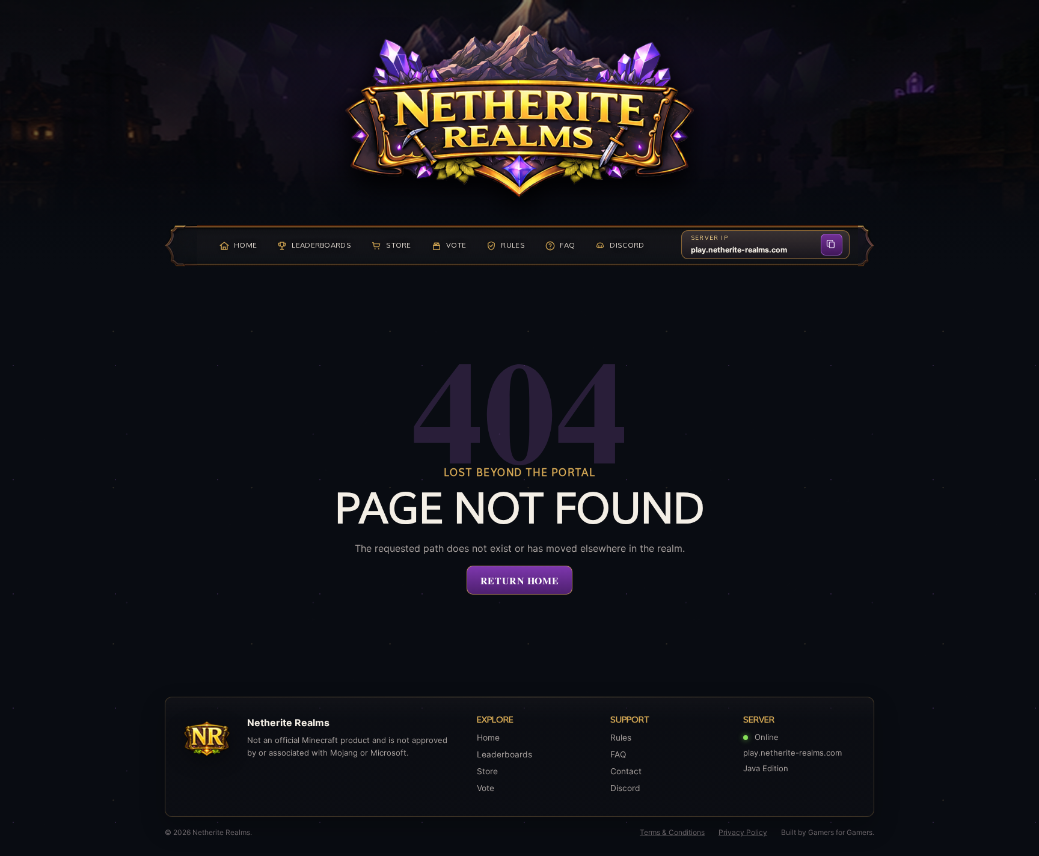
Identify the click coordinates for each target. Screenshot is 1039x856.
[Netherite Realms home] (519, 111)
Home (488, 737)
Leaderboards (504, 754)
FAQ (618, 754)
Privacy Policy (743, 832)
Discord (625, 788)
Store (487, 771)
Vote (485, 788)
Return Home (519, 580)
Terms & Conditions (672, 832)
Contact (626, 771)
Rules (620, 737)
